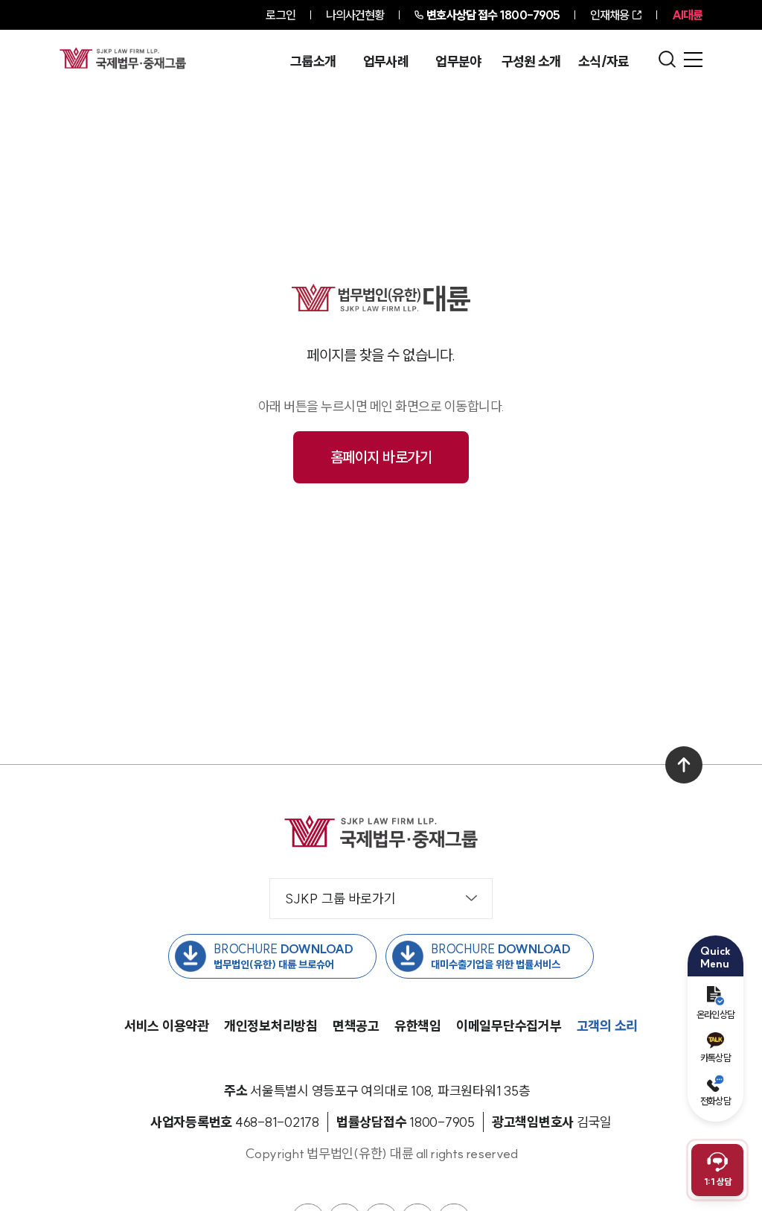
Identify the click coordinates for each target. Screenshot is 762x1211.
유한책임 (417, 1025)
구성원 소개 (531, 62)
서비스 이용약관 (166, 1025)
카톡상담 (715, 1058)
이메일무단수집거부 (509, 1025)
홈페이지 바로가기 (381, 457)
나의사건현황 (355, 14)
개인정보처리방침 (271, 1025)
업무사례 (386, 62)
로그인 (280, 14)
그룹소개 (313, 62)
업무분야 (458, 62)
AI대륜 (687, 14)
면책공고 (356, 1025)
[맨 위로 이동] (683, 765)
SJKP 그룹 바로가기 (340, 898)
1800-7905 (493, 14)
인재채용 (609, 14)
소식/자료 (604, 62)
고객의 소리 (607, 1025)
